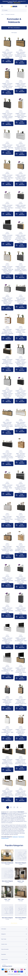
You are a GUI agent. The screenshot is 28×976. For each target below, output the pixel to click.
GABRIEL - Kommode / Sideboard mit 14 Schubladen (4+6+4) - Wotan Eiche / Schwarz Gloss (7, 762)
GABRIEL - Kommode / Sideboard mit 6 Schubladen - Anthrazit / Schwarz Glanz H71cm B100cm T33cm (20, 393)
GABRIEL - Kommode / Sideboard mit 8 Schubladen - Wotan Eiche (20, 331)
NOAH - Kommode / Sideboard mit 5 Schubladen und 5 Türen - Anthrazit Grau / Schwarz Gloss (7, 456)
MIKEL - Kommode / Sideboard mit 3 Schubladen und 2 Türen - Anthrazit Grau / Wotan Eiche (7, 549)
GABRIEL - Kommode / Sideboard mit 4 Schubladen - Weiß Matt (7, 609)
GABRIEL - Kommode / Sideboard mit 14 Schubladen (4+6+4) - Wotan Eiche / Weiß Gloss (7, 793)
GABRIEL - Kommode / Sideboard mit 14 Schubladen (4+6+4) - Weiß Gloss (7, 640)
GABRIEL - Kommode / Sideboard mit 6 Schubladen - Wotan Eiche (7, 487)
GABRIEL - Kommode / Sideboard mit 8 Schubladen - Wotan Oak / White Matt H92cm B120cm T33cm (7, 269)
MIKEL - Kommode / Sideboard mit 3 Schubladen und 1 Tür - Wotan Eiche (20, 455)
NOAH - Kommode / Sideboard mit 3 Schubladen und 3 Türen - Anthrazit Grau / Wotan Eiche (21, 55)
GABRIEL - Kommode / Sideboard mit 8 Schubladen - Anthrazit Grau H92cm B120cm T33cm (7, 116)
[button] (26, 6)
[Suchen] (2, 10)
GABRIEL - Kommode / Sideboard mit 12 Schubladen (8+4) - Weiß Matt (21, 640)
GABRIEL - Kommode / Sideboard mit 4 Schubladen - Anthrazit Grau (20, 610)
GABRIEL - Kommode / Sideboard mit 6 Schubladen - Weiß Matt (7, 579)
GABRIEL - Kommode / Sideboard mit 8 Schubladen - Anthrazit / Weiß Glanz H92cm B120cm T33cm (20, 362)
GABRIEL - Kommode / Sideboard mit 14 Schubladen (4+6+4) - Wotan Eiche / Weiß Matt (20, 793)
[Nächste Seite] (20, 807)
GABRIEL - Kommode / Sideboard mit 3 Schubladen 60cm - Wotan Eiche (20, 731)
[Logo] (14, 6)
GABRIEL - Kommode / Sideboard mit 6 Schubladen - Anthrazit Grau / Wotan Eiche (20, 177)
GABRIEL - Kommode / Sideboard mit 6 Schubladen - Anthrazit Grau (20, 207)
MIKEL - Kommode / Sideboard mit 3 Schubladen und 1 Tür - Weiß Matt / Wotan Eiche (21, 548)
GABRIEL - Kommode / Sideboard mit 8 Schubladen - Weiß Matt (20, 85)
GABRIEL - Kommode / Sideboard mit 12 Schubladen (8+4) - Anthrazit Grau (7, 237)
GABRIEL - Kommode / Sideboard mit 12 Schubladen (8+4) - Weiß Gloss (7, 670)
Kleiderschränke (5, 838)
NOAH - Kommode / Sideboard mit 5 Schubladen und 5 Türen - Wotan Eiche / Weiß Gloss (21, 424)
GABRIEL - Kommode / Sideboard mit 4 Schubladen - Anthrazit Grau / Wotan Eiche (7, 85)
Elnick (12, 974)
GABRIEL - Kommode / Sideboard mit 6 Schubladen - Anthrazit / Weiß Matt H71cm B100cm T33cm (7, 300)
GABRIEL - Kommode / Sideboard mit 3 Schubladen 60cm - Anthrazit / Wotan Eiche (20, 701)
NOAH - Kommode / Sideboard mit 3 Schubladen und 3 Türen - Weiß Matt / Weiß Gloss (21, 147)
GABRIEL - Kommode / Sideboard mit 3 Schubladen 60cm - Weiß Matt (7, 731)
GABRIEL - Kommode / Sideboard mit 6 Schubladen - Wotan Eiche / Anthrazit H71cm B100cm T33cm (20, 238)
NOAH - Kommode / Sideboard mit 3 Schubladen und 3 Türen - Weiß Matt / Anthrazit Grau (21, 487)
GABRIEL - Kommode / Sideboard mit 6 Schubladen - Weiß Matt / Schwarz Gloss (21, 580)
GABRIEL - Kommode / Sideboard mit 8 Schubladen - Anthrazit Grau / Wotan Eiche (7, 54)
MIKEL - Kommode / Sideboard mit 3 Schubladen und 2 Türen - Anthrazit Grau (21, 518)
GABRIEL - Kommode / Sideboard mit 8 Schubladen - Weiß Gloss (7, 146)
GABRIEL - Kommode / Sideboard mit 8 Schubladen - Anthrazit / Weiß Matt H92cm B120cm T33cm (7, 393)
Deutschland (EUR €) (7, 966)
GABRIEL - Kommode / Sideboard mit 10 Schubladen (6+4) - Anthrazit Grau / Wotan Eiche (20, 670)
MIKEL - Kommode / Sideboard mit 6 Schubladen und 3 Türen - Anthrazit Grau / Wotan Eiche (7, 425)
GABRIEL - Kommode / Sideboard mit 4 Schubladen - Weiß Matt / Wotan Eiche (21, 115)
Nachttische (21, 836)
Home (2, 14)
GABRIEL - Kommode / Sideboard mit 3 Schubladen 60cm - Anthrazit (7, 701)
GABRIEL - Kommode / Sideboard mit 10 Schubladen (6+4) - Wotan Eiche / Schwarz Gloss (7, 362)
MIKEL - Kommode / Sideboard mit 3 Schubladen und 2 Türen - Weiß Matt (7, 518)
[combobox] (14, 10)
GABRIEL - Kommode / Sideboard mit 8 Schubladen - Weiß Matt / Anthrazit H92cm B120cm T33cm (21, 269)
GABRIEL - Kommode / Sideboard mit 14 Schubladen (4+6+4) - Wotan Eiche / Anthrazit (20, 761)
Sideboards (15, 836)
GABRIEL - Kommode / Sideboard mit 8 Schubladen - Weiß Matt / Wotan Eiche (7, 177)
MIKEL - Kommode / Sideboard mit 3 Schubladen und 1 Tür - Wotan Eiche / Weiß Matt (7, 331)
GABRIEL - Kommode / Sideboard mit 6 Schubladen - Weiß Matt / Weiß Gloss (7, 207)
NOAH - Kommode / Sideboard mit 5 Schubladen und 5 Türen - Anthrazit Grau (21, 300)
